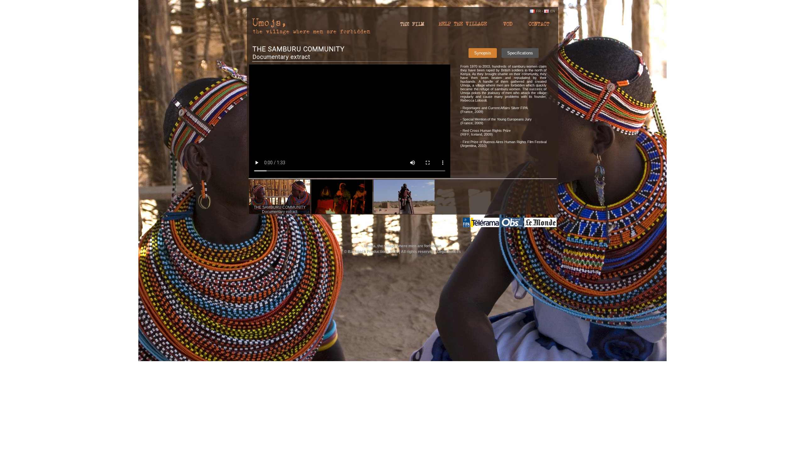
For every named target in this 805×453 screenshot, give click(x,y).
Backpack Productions (368, 251)
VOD (507, 26)
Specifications (520, 53)
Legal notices (449, 251)
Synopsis (482, 53)
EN (552, 11)
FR (538, 11)
